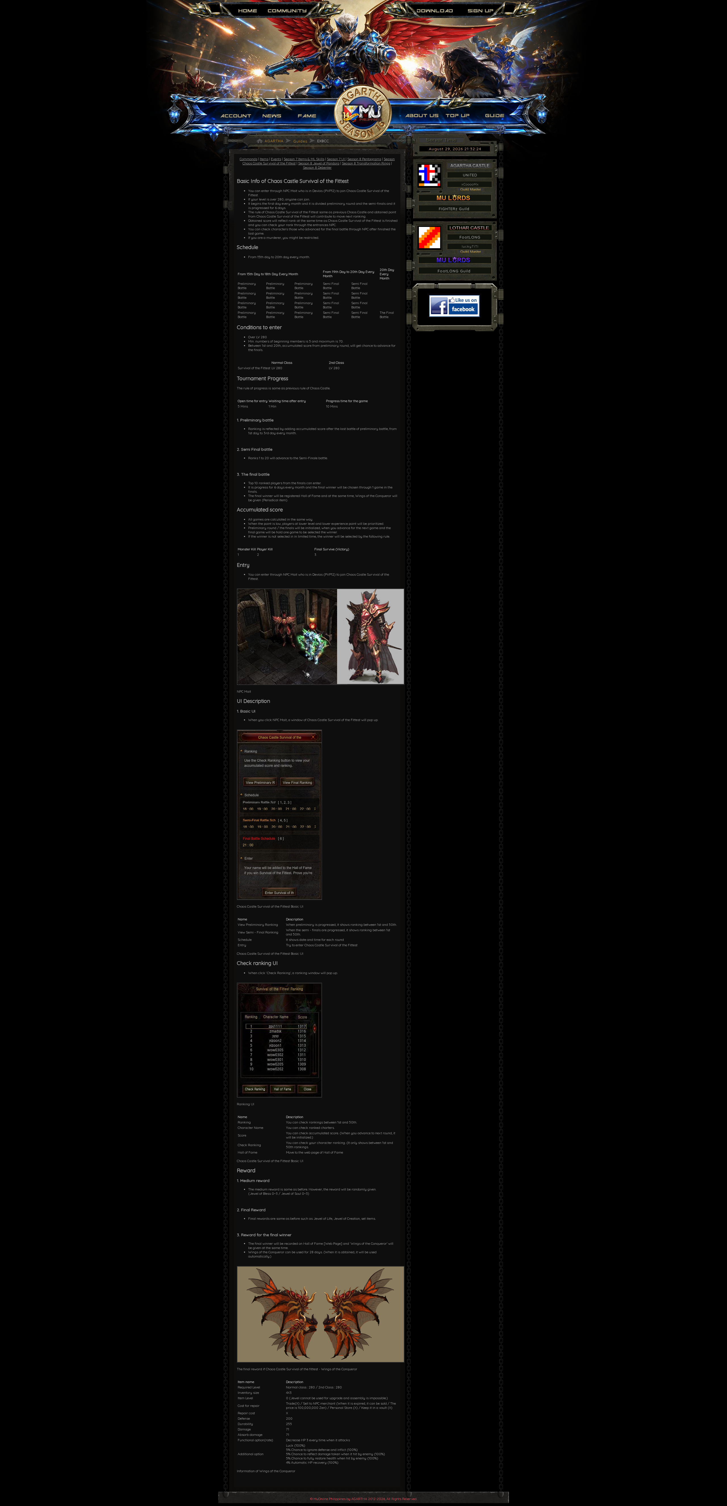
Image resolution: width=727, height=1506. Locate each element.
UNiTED (470, 175)
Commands (248, 159)
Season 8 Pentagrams (364, 159)
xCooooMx (470, 184)
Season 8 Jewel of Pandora (318, 163)
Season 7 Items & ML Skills (304, 159)
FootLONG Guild (454, 271)
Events (276, 159)
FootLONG (470, 237)
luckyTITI (470, 246)
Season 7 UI (336, 159)
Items (264, 159)
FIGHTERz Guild (454, 208)
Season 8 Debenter (317, 167)
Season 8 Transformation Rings (366, 163)
